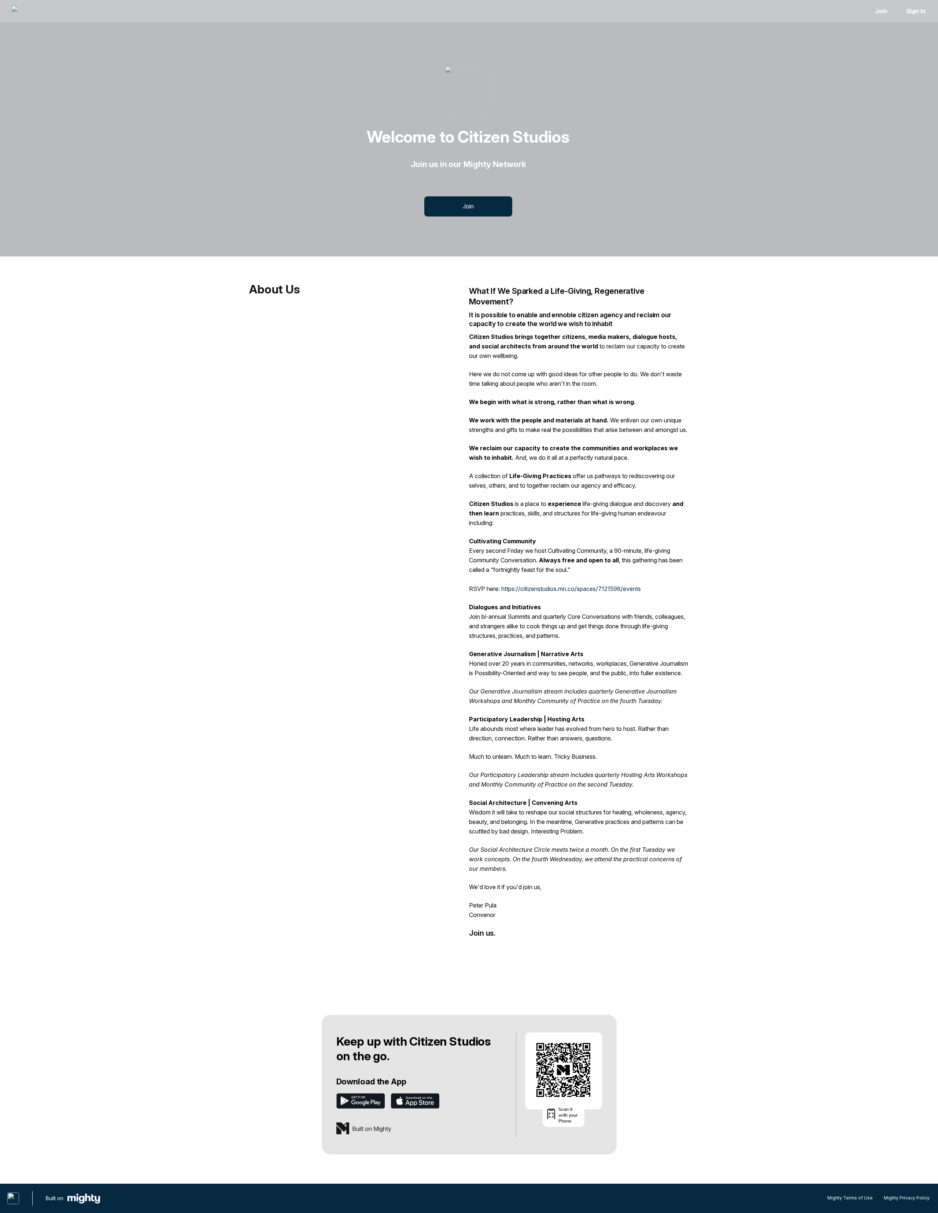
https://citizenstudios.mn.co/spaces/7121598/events (571, 588)
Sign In (916, 11)
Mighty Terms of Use (850, 1198)
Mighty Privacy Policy (907, 1198)
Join (881, 11)
